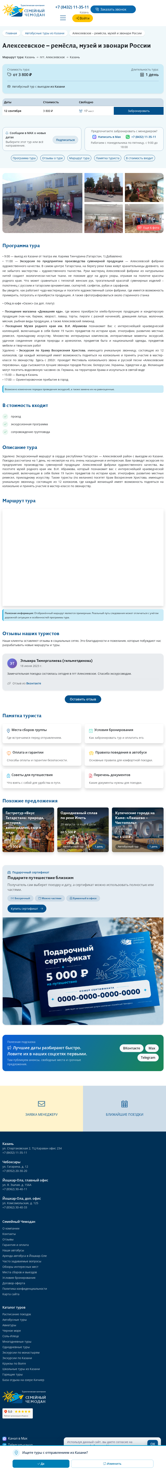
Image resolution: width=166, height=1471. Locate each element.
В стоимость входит (139, 158)
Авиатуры (9, 1325)
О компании (10, 1228)
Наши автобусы (13, 1250)
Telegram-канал (20, 1445)
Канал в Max (17, 1438)
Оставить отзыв (83, 699)
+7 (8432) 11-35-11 (143, 137)
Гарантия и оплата (15, 1245)
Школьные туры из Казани (21, 1369)
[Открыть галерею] (42, 203)
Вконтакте (33, 683)
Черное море (11, 1330)
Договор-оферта (13, 1283)
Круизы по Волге (14, 1363)
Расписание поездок (16, 1314)
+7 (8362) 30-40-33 (14, 1207)
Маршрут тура (79, 158)
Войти (84, 18)
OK (152, 1444)
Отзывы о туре (52, 158)
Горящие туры (12, 1374)
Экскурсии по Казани (17, 1358)
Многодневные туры (16, 1341)
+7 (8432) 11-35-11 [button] (72, 7)
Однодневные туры (16, 1347)
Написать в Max (109, 137)
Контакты (9, 1234)
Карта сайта (10, 1294)
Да (42, 1464)
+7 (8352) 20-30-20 (14, 1171)
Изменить (114, 1464)
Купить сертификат (25, 909)
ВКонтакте (131, 1048)
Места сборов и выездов (19, 1272)
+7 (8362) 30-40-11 (14, 1189)
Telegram (148, 1057)
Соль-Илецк (10, 1336)
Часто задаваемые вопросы (21, 1261)
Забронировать (139, 111)
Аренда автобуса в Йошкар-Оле (24, 1256)
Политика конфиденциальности (24, 1289)
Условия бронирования (18, 1278)
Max (152, 1048)
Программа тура (24, 158)
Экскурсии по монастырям (20, 1352)
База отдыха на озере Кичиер (23, 1380)
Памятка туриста (107, 158)
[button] (41, 1109)
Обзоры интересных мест (20, 1267)
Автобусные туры (14, 1320)
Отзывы (8, 1239)
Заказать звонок (113, 9)
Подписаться (65, 140)
